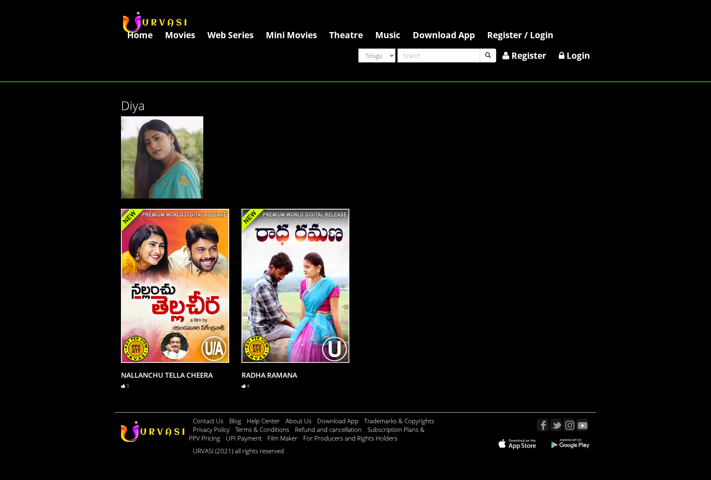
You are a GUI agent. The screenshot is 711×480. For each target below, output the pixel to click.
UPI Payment (244, 438)
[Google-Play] (569, 443)
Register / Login (520, 35)
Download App (444, 35)
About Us (299, 421)
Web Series (230, 35)
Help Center (263, 421)
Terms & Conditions (263, 429)
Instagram (569, 425)
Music (387, 35)
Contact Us (208, 421)
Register (527, 55)
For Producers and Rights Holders (350, 438)
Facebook (542, 425)
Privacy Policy (212, 429)
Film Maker (283, 438)
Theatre (346, 35)
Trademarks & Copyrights (399, 421)
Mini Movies (291, 35)
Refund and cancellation (329, 429)
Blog (235, 421)
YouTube (582, 425)
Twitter (556, 425)
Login (577, 55)
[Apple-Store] (517, 443)
